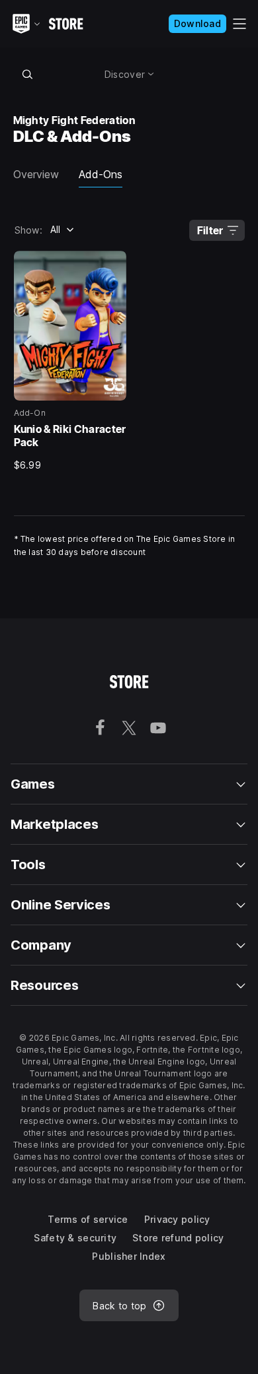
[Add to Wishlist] (111, 265)
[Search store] (27, 74)
